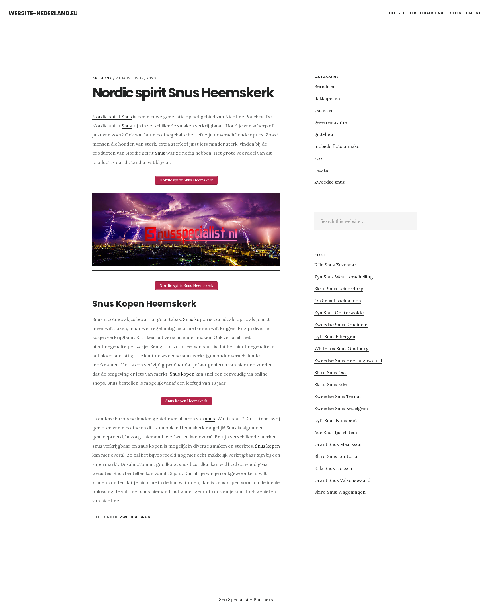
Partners (263, 599)
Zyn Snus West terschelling (343, 277)
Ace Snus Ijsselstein (335, 432)
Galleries (323, 110)
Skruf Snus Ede (330, 384)
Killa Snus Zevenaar (335, 265)
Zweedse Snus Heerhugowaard (348, 360)
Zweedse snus (135, 517)
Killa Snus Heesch (333, 468)
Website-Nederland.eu (43, 13)
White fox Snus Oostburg (341, 348)
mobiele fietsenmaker (338, 146)
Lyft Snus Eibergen (334, 336)
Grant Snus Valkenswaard (342, 480)
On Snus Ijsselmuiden (337, 300)
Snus (127, 125)
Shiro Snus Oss (330, 372)
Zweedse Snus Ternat (337, 396)
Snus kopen (195, 319)
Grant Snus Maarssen (338, 444)
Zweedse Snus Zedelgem (341, 408)
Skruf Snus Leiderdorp (338, 288)
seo (318, 158)
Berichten (325, 86)
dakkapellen (327, 98)
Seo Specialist (234, 599)
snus (210, 418)
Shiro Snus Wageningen (340, 492)
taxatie (321, 170)
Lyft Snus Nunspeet (335, 420)
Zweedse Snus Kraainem (341, 324)
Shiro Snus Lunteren (336, 456)
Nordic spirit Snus (112, 116)
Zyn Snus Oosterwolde (339, 312)
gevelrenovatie (330, 122)
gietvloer (324, 134)
